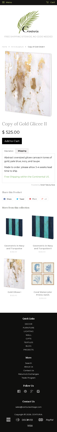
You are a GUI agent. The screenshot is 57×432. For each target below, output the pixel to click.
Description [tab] (8, 151)
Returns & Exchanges (28, 374)
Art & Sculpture (17, 47)
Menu (8, 2)
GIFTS (28, 338)
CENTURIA (37, 414)
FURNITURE (28, 328)
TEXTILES (28, 342)
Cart (52, 2)
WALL (28, 335)
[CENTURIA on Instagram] (38, 392)
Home (4, 47)
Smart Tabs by (45, 185)
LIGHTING (28, 331)
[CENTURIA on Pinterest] (25, 392)
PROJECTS (28, 350)
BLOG (28, 346)
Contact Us (28, 370)
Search (28, 363)
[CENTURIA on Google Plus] (31, 392)
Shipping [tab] (22, 151)
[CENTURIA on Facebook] (18, 392)
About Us (28, 367)
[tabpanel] (28, 168)
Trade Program (28, 378)
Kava (53, 185)
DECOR (28, 324)
